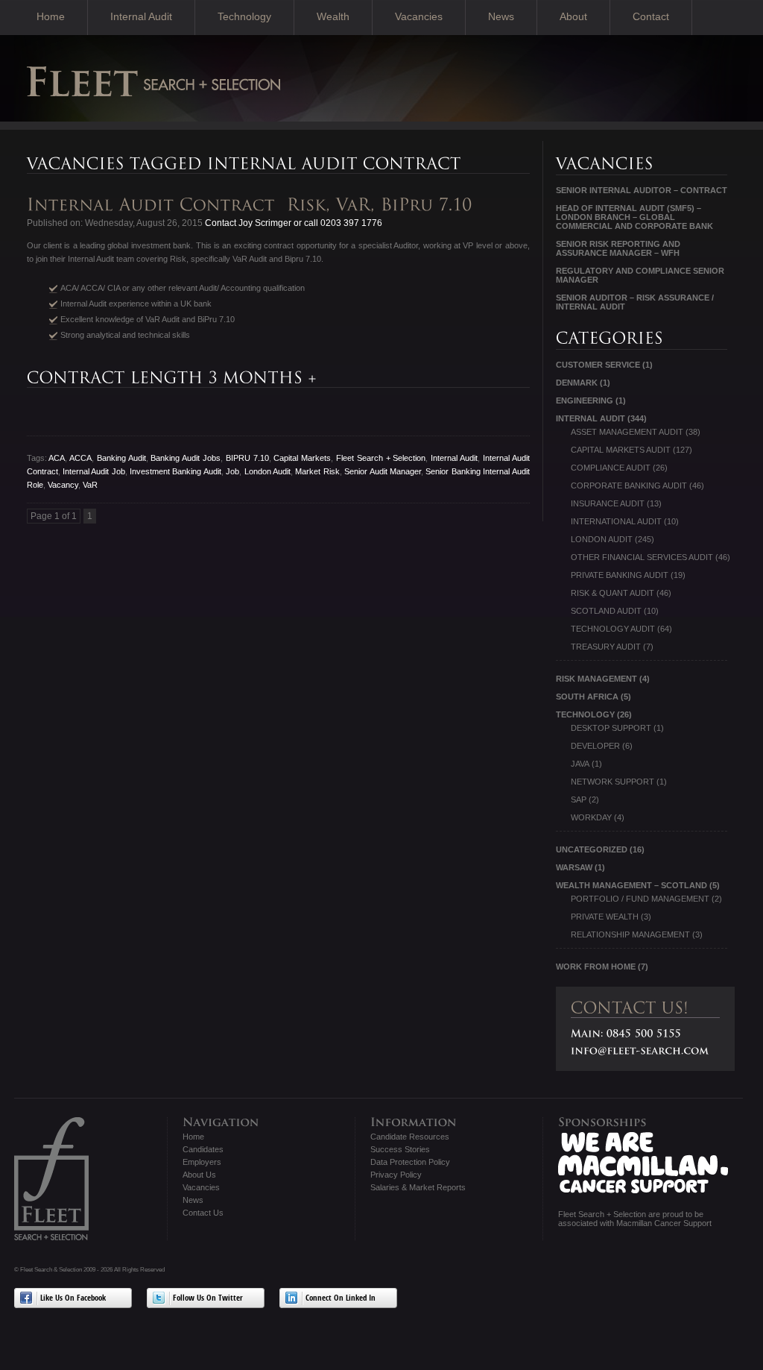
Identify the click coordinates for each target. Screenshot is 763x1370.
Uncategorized (591, 849)
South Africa (587, 696)
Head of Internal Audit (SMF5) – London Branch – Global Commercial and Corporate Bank (634, 217)
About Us (199, 1174)
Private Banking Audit (619, 575)
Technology (244, 16)
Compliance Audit (610, 467)
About (573, 16)
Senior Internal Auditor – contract (641, 190)
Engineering (584, 400)
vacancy (63, 484)
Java (580, 763)
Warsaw (574, 867)
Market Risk (317, 471)
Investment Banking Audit (175, 471)
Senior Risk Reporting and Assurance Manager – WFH (618, 248)
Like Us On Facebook (73, 1299)
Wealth (333, 16)
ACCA (80, 457)
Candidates (203, 1149)
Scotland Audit (606, 610)
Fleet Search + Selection (380, 457)
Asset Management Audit (627, 431)
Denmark (577, 382)
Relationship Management (630, 934)
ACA (56, 457)
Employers (202, 1161)
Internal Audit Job (94, 471)
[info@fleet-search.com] (640, 1050)
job (232, 471)
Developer (595, 745)
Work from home (596, 966)
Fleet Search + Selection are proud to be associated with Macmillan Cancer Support (635, 1219)
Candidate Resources (409, 1136)
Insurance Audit (608, 503)
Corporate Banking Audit (629, 485)
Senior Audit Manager (382, 471)
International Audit (616, 521)
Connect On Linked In (340, 1299)
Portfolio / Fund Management (640, 898)
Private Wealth (605, 916)
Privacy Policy (396, 1174)
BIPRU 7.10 (247, 457)
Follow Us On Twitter (208, 1299)
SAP (578, 799)
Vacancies (419, 16)
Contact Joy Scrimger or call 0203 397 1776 (292, 223)
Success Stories (400, 1149)
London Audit (267, 471)
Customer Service (598, 364)
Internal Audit (141, 16)
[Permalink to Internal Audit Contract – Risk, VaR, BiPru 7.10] (252, 204)
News (501, 16)
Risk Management (596, 678)
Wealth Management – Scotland (631, 885)
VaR (90, 484)
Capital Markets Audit (621, 449)
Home (51, 16)
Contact (651, 16)
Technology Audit (613, 628)
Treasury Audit (606, 646)
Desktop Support (611, 727)
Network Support (612, 781)
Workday (591, 817)
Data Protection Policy (410, 1161)
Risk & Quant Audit (612, 592)
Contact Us (203, 1212)
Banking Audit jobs (186, 457)
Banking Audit (121, 457)
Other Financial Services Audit (642, 557)
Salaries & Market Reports (418, 1187)
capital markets (302, 457)
